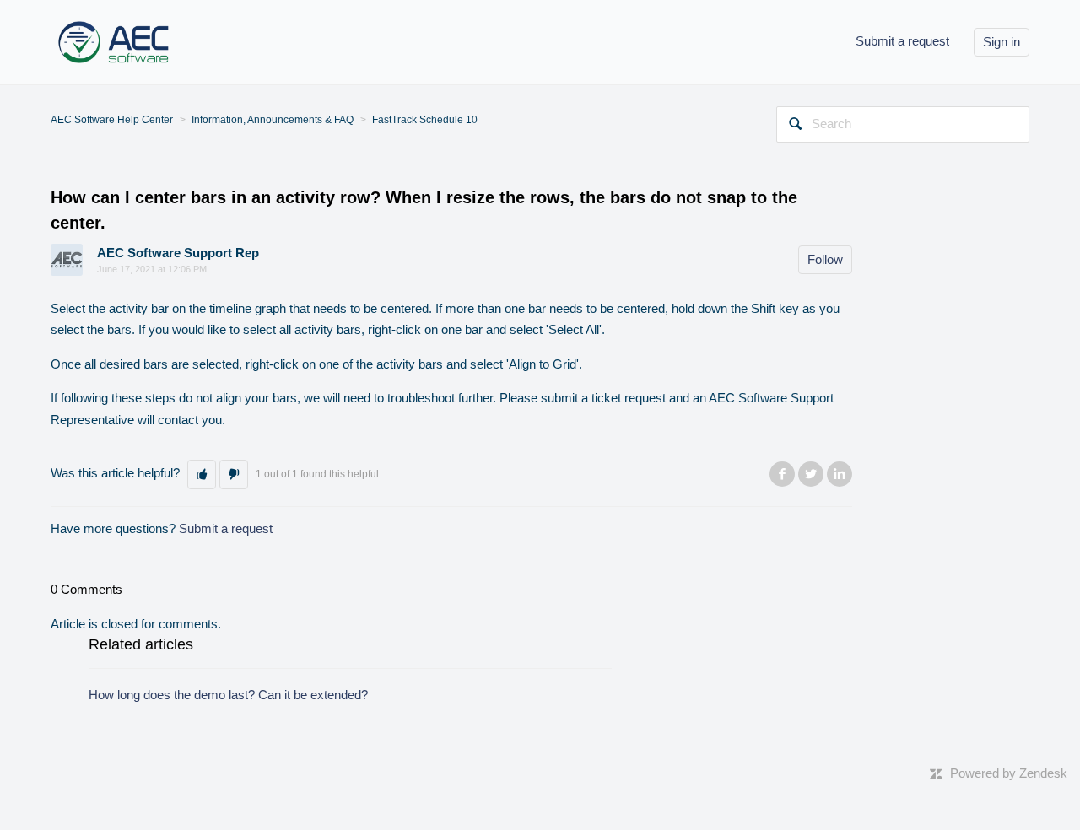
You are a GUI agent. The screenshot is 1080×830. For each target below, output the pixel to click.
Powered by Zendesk (1008, 773)
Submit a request (902, 41)
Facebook (782, 474)
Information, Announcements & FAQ (273, 120)
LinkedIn (839, 474)
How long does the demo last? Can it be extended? (228, 694)
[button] (201, 474)
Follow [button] (825, 259)
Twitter (811, 474)
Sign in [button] (1001, 42)
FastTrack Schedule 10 (425, 120)
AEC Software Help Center (112, 120)
